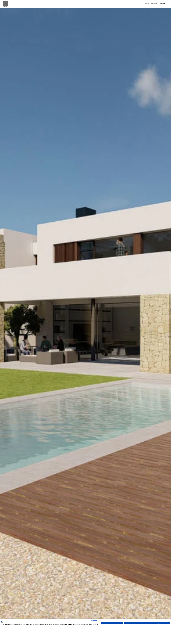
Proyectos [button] (154, 3)
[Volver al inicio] (5, 4)
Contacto (162, 3)
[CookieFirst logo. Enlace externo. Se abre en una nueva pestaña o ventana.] (1, 621)
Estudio (147, 3)
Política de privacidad (95, 620)
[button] (167, 4)
